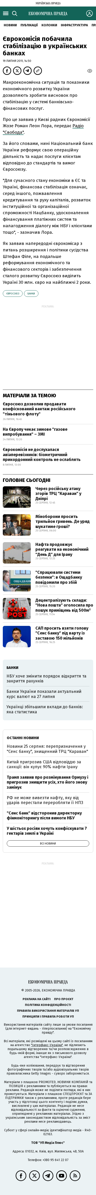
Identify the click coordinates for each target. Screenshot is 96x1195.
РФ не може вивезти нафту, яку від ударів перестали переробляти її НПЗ (45, 800)
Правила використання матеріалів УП (48, 1010)
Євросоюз (12, 293)
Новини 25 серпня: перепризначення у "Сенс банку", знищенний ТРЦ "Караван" (47, 749)
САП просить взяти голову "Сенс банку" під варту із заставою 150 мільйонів (61, 633)
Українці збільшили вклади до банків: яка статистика (45, 709)
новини (10, 25)
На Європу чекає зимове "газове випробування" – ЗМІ (35, 432)
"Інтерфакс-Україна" (47, 1045)
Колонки (49, 25)
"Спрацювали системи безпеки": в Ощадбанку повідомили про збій (58, 577)
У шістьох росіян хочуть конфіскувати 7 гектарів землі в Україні (47, 831)
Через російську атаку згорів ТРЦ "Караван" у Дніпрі (58, 493)
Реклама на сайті (37, 999)
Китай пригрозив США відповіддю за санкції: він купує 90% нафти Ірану (44, 764)
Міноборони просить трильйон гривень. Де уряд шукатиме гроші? (62, 521)
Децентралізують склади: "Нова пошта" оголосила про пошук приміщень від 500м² (64, 605)
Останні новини (23, 738)
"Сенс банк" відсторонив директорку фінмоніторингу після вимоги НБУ (44, 816)
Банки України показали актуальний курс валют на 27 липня (44, 694)
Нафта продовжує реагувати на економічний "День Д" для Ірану (62, 549)
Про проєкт (63, 999)
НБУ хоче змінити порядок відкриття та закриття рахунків (46, 679)
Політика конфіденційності (48, 1005)
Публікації (29, 25)
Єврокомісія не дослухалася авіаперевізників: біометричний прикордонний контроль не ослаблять (42, 454)
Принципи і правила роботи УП (48, 1016)
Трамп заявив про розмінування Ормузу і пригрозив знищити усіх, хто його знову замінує (47, 782)
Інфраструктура (74, 25)
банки (31, 293)
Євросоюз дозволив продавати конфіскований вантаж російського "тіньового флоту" (39, 409)
